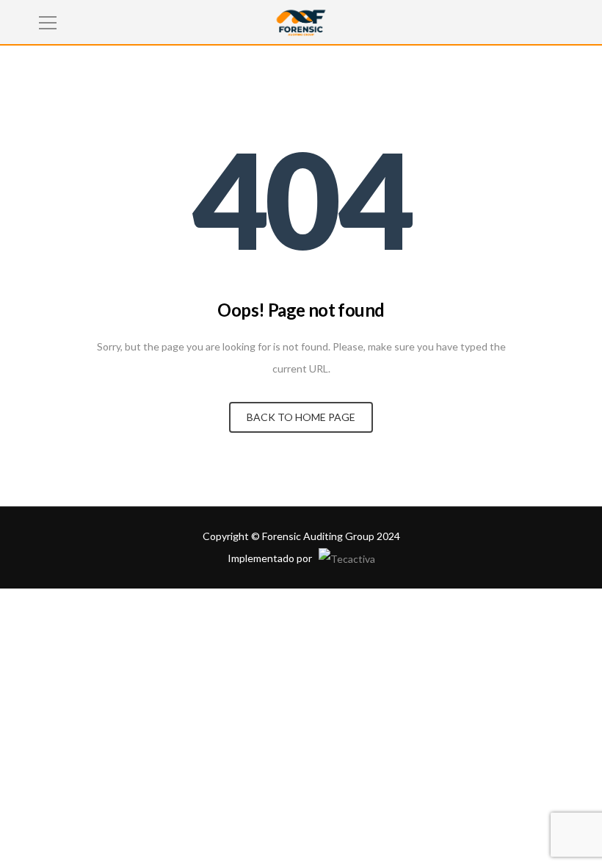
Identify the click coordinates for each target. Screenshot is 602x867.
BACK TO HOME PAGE (301, 417)
